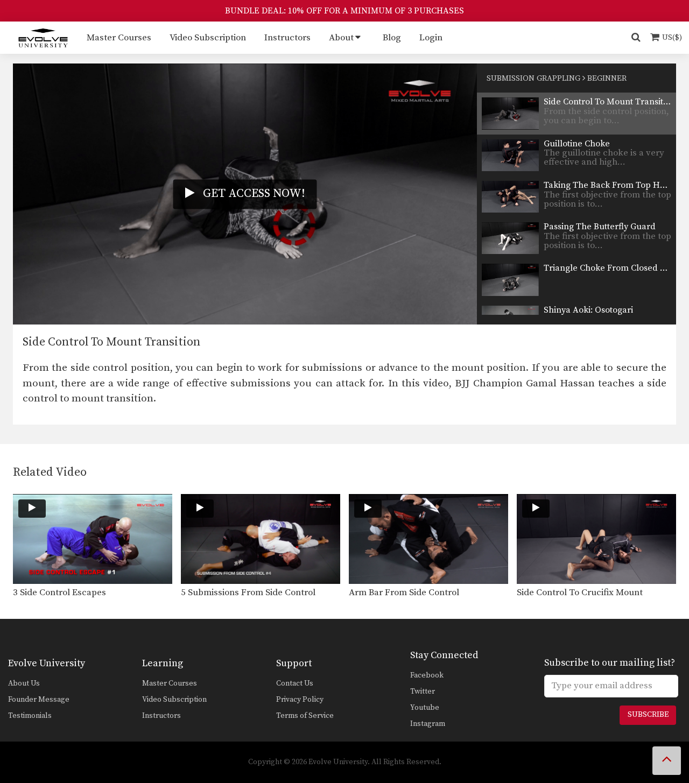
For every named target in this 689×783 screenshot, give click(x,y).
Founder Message (38, 699)
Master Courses (119, 38)
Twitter (422, 691)
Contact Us (294, 683)
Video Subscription (208, 38)
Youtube (424, 708)
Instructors (287, 38)
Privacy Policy (300, 699)
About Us (24, 683)
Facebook (427, 675)
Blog (392, 38)
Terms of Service (305, 716)
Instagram (427, 724)
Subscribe (648, 714)
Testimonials (30, 716)
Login (430, 38)
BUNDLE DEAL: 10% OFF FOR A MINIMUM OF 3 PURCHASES (344, 10)
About (341, 38)
